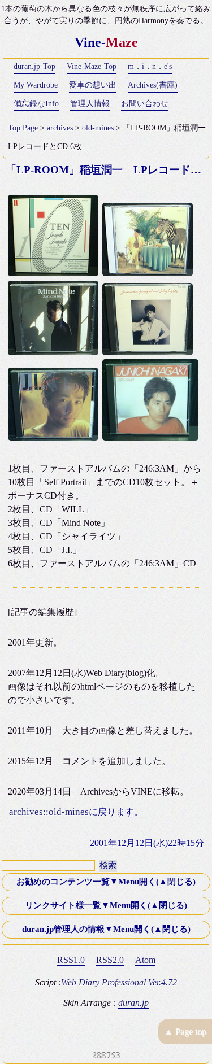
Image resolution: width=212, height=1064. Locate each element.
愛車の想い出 (92, 85)
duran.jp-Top (34, 66)
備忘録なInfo (36, 103)
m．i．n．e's (150, 66)
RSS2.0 (110, 960)
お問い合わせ (144, 103)
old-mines (98, 128)
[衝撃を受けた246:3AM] (152, 437)
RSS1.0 (71, 960)
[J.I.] (55, 437)
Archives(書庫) (153, 85)
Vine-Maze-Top (91, 66)
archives (60, 128)
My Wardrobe (36, 85)
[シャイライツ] (149, 352)
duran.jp (133, 1003)
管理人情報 (90, 103)
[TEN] (55, 273)
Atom (145, 960)
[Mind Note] (55, 352)
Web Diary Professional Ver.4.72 (119, 982)
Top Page (23, 128)
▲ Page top (185, 1031)
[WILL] (149, 273)
